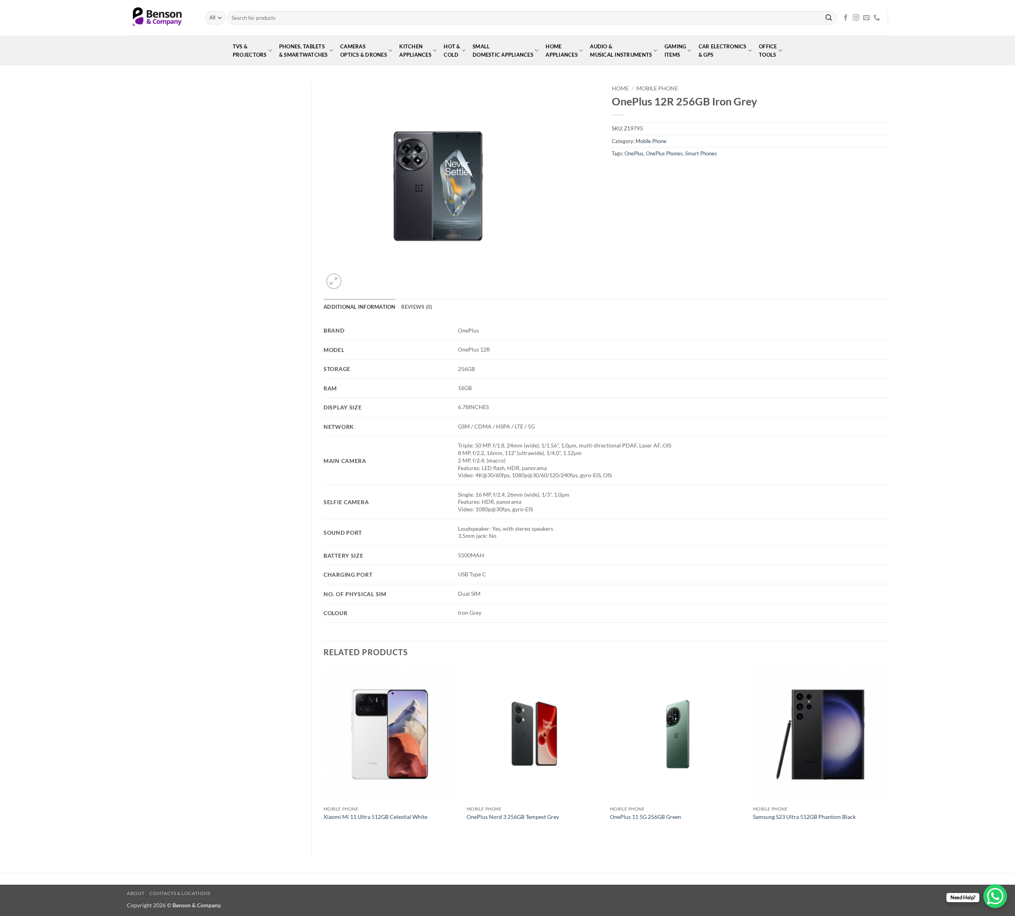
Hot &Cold (452, 50)
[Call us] (876, 17)
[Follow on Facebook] (846, 17)
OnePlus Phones (664, 153)
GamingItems (675, 50)
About (136, 893)
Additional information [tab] (360, 307)
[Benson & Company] (160, 18)
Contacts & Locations (179, 893)
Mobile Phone (657, 88)
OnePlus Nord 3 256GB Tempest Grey (513, 816)
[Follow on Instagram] (856, 17)
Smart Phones (701, 153)
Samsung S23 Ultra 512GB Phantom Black (804, 816)
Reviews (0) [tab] (417, 307)
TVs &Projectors (250, 50)
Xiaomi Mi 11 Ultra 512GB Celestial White (375, 816)
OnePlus (633, 153)
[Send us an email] (866, 17)
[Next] (888, 754)
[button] (334, 281)
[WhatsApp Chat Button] (995, 896)
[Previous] (324, 754)
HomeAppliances (562, 50)
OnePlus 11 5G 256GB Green (645, 816)
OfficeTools (768, 50)
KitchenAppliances (415, 50)
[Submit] (828, 18)
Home (620, 88)
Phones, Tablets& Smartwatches (303, 50)
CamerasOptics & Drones (363, 50)
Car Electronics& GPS (723, 50)
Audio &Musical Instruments (621, 50)
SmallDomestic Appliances (503, 50)
